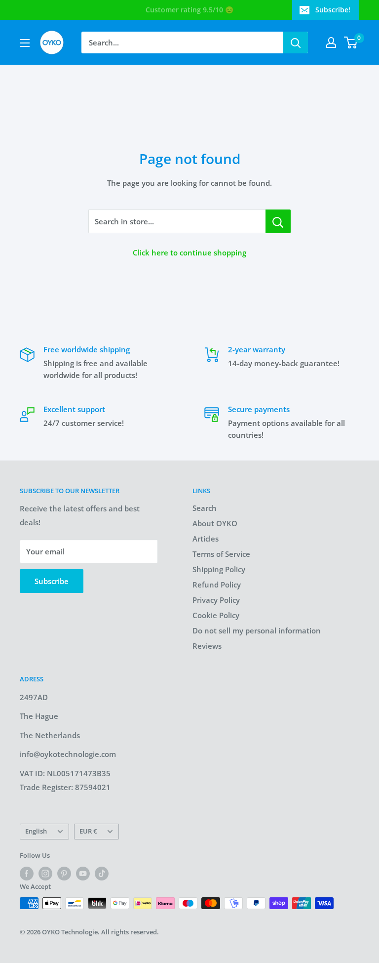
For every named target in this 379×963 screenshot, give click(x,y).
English (36, 831)
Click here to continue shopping (189, 252)
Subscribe (52, 581)
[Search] (295, 42)
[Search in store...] (278, 221)
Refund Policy (216, 584)
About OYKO (214, 523)
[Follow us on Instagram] (45, 873)
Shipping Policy (218, 569)
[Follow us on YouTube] (83, 873)
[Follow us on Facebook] (27, 873)
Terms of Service (221, 554)
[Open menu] (25, 43)
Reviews (207, 646)
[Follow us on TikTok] (102, 873)
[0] (351, 42)
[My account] (331, 42)
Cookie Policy (215, 615)
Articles (205, 539)
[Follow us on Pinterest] (64, 873)
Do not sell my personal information (256, 630)
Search (204, 508)
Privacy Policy (216, 600)
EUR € (88, 831)
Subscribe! (332, 9)
